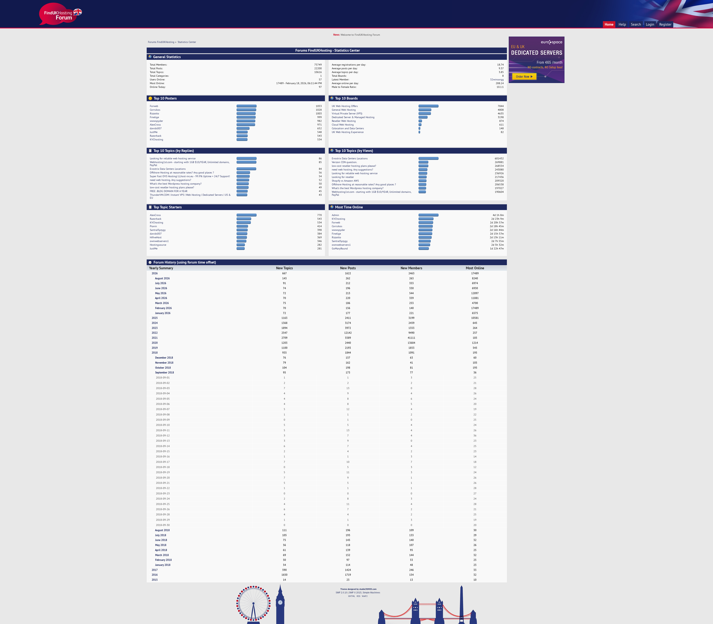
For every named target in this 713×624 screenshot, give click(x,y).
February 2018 (163, 560)
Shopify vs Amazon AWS (345, 180)
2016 (155, 574)
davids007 (156, 128)
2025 (155, 318)
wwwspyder (156, 121)
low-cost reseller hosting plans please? (172, 187)
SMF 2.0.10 (341, 593)
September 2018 (164, 372)
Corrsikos (155, 109)
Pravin (153, 226)
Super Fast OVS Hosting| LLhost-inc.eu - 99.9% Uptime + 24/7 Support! (190, 176)
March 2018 (162, 555)
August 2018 (162, 530)
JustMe (153, 132)
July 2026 (160, 283)
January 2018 (162, 565)
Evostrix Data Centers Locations (168, 168)
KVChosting (156, 139)
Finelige (154, 117)
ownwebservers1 (159, 241)
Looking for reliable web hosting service (173, 158)
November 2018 (164, 362)
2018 (155, 352)
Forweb (154, 106)
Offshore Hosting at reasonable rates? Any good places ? (182, 172)
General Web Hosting (344, 109)
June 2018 (161, 540)
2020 (155, 342)
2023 (155, 328)
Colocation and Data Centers (348, 128)
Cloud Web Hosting (343, 124)
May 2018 (160, 545)
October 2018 (163, 367)
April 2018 (161, 550)
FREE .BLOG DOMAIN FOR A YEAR (168, 191)
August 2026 (162, 278)
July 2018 (160, 535)
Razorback (155, 135)
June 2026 (161, 288)
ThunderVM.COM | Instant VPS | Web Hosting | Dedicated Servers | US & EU (190, 196)
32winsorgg (497, 79)
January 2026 (162, 313)
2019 (155, 348)
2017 (155, 570)
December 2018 (164, 357)
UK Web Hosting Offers (345, 106)
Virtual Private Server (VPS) (347, 113)
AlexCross (155, 124)
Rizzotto (154, 113)
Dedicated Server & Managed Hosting (353, 117)
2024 (155, 323)
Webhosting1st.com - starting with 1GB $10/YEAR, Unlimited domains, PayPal (189, 163)
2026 (155, 273)
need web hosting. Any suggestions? (170, 180)
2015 (155, 579)
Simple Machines (371, 593)
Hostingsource (158, 244)
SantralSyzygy (158, 230)
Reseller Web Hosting (344, 121)
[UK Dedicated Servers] (536, 82)
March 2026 (162, 303)
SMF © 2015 (355, 593)
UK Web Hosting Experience (348, 132)
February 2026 (163, 308)
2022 (155, 332)
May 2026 (160, 293)
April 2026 (161, 298)
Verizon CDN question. (344, 162)
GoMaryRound (340, 248)
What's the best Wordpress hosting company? (175, 183)
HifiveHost (156, 237)
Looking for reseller (343, 177)
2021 (155, 337)
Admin (335, 215)
